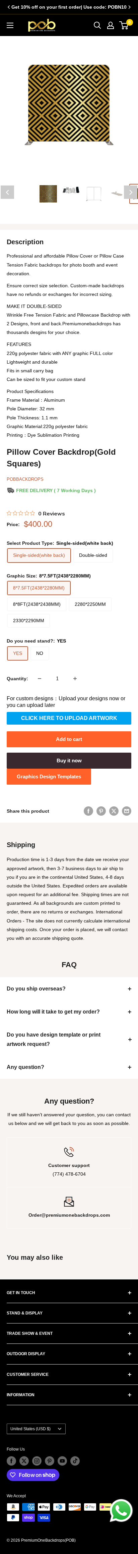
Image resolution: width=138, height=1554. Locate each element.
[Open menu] (10, 25)
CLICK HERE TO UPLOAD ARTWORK (69, 718)
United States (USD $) (30, 1429)
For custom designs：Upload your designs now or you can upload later (66, 702)
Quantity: (17, 678)
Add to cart (69, 739)
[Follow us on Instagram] (37, 1461)
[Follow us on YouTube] (62, 1461)
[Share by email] (126, 811)
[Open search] (97, 25)
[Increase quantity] (75, 679)
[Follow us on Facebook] (11, 1461)
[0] (124, 25)
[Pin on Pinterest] (101, 811)
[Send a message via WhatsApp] (121, 1510)
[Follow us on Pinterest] (49, 1461)
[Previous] (8, 7)
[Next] (129, 7)
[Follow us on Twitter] (24, 1461)
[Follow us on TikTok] (75, 1461)
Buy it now (69, 760)
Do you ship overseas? (36, 989)
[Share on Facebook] (88, 811)
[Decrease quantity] (39, 679)
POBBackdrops (25, 479)
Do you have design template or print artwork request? (53, 1039)
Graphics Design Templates (49, 776)
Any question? (25, 1067)
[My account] (110, 25)
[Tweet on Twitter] (114, 811)
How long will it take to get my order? (53, 1012)
